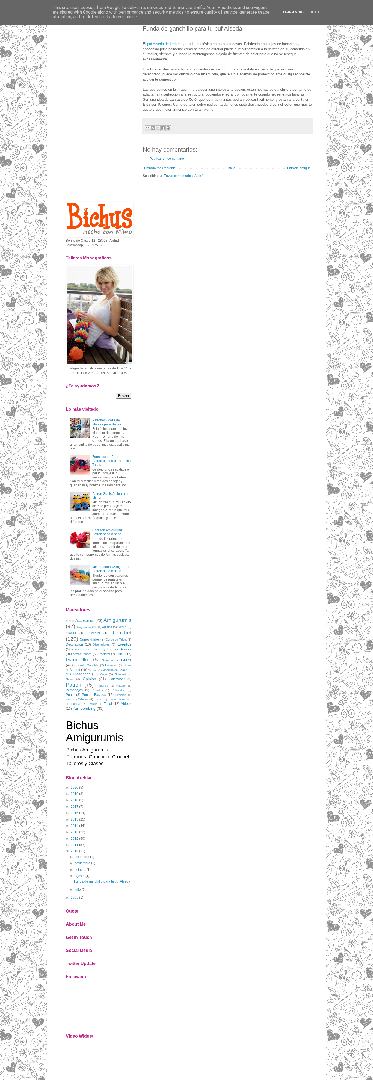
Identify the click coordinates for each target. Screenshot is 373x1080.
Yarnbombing (84, 708)
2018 (74, 800)
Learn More (293, 12)
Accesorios (84, 620)
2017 (74, 807)
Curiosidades (90, 639)
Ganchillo (77, 659)
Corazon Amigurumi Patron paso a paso (107, 532)
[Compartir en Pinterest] (168, 128)
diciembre (82, 857)
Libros (127, 665)
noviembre (82, 863)
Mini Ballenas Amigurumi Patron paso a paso (110, 569)
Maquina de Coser (114, 669)
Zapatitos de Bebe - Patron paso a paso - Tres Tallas (111, 461)
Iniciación (111, 665)
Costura (94, 633)
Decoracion (74, 644)
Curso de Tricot (116, 639)
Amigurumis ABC (86, 627)
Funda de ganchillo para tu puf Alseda (102, 881)
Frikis (120, 654)
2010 (74, 851)
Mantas (92, 669)
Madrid (75, 670)
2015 (74, 819)
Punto (70, 695)
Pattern (121, 685)
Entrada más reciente (160, 168)
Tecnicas (99, 699)
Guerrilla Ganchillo (86, 665)
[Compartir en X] (158, 128)
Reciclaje (120, 694)
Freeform (104, 654)
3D (68, 620)
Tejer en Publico (121, 699)
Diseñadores (101, 644)
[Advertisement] (98, 102)
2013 (74, 832)
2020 (74, 787)
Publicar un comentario (167, 159)
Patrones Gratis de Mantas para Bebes (106, 422)
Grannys (108, 660)
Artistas (107, 627)
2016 (74, 813)
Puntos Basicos (94, 695)
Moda (103, 674)
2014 (74, 826)
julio (78, 890)
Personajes (74, 690)
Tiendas (76, 703)
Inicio (231, 168)
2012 (74, 839)
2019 (74, 794)
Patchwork (117, 679)
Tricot (108, 704)
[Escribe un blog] (152, 128)
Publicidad (118, 690)
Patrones (102, 685)
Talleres (83, 699)
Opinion (89, 679)
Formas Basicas (119, 649)
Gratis (126, 660)
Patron (73, 685)
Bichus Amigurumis (94, 731)
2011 (74, 845)
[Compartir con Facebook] (163, 128)
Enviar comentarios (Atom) (183, 176)
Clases (71, 633)
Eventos (124, 644)
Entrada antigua (299, 168)
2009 (74, 897)
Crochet (122, 632)
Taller (69, 699)
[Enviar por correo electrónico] (147, 128)
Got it (315, 12)
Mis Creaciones (78, 674)
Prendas (97, 690)
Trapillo (92, 703)
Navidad (120, 674)
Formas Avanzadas (87, 649)
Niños (69, 679)
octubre (80, 870)
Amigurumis (117, 620)
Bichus (122, 627)
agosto (80, 876)
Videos (126, 704)
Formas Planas (81, 654)
